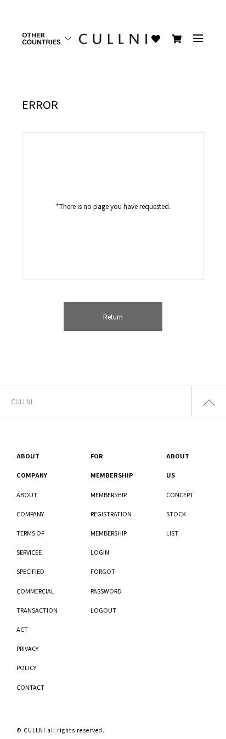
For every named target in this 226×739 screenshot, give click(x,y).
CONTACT (30, 687)
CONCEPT (180, 494)
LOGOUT (103, 610)
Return (113, 316)
